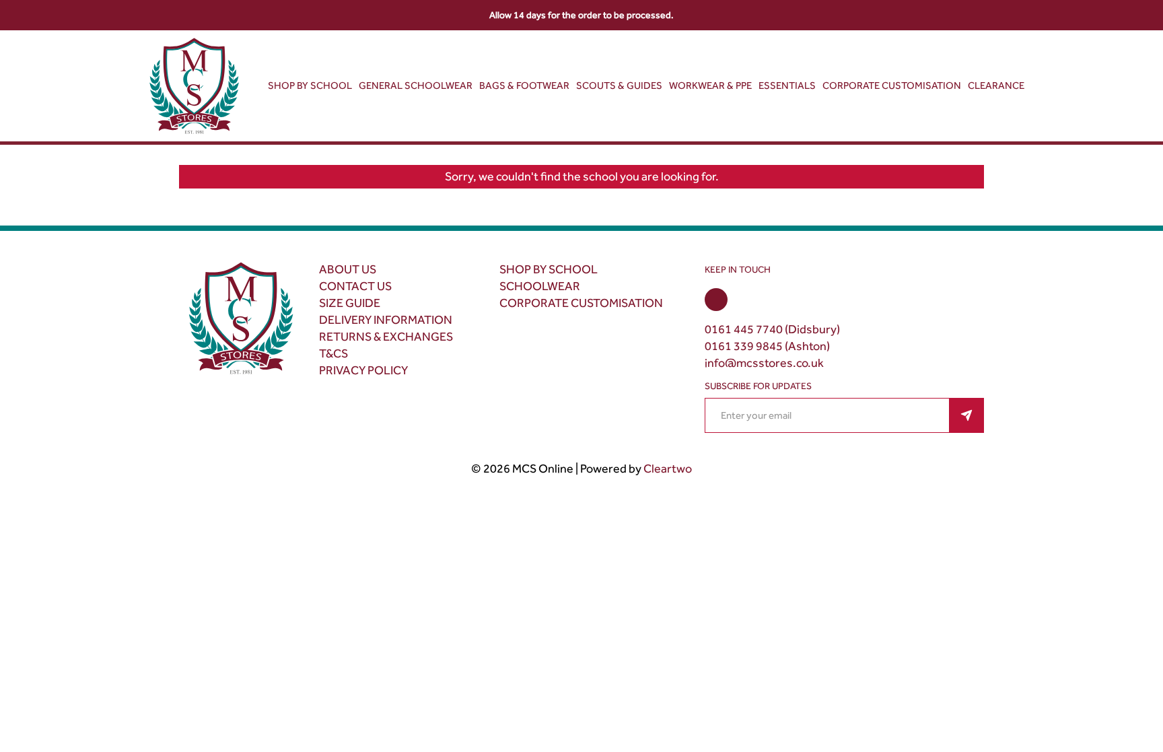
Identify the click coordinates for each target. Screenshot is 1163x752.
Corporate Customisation (581, 303)
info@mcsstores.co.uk (764, 362)
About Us (347, 269)
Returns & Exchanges (386, 336)
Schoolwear (539, 286)
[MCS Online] (194, 88)
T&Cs (333, 353)
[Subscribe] (966, 415)
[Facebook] (716, 299)
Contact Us (355, 286)
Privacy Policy (363, 370)
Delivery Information (385, 319)
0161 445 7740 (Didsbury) (772, 329)
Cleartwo (667, 468)
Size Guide (349, 303)
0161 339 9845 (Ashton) (767, 346)
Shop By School (548, 269)
